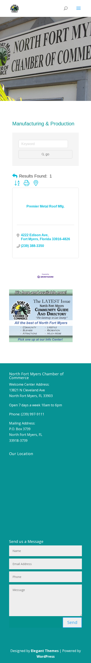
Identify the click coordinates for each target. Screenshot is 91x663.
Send (72, 622)
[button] (14, 176)
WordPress (46, 656)
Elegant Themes (45, 650)
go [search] (47, 154)
